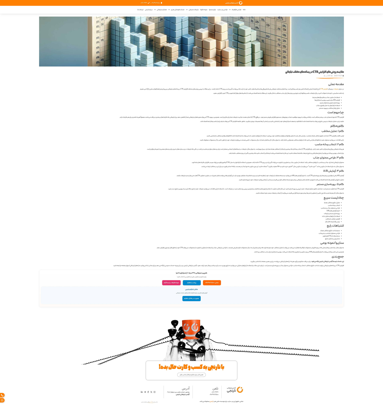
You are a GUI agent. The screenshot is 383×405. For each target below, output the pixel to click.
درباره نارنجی (149, 9)
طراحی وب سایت (222, 9)
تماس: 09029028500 (212, 282)
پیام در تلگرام (191, 282)
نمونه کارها (203, 9)
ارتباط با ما (140, 9)
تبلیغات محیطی (194, 9)
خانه (244, 9)
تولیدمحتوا (212, 9)
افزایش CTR (324, 89)
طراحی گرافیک (236, 9)
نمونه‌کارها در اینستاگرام (171, 282)
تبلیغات (336, 89)
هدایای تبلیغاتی (162, 9)
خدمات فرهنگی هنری (178, 9)
